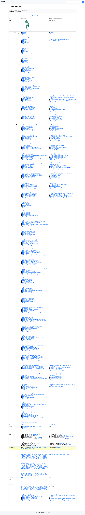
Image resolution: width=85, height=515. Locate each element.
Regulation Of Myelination (27, 220)
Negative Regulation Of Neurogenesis (29, 292)
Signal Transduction (25, 499)
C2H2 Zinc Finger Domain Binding (56, 119)
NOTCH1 (29, 465)
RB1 (61, 453)
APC (41, 450)
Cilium (23, 49)
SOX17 (45, 471)
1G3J (22, 486)
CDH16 (43, 454)
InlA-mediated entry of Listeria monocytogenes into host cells (33, 394)
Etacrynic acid (52, 424)
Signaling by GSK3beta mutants (28, 386)
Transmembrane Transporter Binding (28, 109)
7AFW (30, 488)
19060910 (58, 439)
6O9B (47, 487)
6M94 (45, 487)
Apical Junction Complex (26, 72)
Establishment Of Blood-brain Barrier (29, 318)
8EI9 (41, 488)
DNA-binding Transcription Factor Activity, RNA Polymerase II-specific (63, 99)
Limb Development (25, 302)
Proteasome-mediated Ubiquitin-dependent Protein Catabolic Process (34, 249)
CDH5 (27, 455)
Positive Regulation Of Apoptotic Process (29, 246)
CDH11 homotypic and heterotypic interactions (30, 415)
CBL (40, 453)
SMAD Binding (25, 112)
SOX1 (40, 471)
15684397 (24, 10)
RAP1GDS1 (58, 447)
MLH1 (64, 452)
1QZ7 (33, 486)
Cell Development (53, 176)
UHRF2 (22, 475)
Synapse (24, 75)
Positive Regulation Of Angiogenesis (29, 271)
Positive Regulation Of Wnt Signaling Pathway (58, 147)
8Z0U (40, 489)
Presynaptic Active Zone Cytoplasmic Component (31, 86)
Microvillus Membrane (26, 65)
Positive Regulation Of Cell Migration (57, 150)
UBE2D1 (39, 474)
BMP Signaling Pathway (54, 152)
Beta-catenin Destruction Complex (28, 62)
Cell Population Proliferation (27, 172)
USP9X (31, 475)
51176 (50, 477)
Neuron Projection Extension (27, 350)
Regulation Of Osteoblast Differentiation (29, 263)
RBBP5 (39, 468)
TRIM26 (38, 473)
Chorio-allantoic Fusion (54, 185)
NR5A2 (35, 465)
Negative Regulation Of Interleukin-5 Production (58, 157)
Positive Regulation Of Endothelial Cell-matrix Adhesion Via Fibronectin (61, 200)
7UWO (37, 488)
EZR (41, 458)
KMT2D (45, 462)
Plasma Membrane (25, 42)
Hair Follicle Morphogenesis (27, 217)
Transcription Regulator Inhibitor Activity (57, 120)
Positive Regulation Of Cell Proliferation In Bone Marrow (60, 192)
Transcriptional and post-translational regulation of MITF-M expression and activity (35, 420)
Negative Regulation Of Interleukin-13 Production (59, 155)
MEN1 (22, 464)
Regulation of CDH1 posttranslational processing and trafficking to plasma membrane (34, 405)
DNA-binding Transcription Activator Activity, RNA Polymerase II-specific (62, 105)
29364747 (69, 444)
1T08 (35, 486)
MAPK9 (42, 463)
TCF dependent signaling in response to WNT (30, 365)
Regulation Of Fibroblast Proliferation (29, 277)
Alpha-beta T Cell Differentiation (56, 174)
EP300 (28, 458)
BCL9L (46, 452)
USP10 (25, 475)
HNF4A (44, 461)
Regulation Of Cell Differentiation (28, 259)
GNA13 (22, 461)
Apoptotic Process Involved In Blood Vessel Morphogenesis (61, 196)
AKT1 (36, 450)
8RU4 (27, 489)
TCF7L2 (22, 473)
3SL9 (27, 487)
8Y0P (36, 489)
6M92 (40, 487)
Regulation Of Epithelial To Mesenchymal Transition (31, 187)
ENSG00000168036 (24, 482)
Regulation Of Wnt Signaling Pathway (57, 145)
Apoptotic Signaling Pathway (27, 341)
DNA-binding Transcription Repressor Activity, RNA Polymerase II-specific (62, 103)
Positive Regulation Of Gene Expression (29, 185)
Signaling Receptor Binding (27, 98)
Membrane (24, 52)
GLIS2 (46, 459)
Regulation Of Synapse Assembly (28, 299)
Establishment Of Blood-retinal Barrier (29, 354)
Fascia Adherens (25, 46)
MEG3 (45, 463)
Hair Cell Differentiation (26, 236)
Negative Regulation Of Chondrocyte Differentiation (31, 222)
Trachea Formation (25, 306)
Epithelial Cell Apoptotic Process (56, 198)
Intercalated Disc (25, 51)
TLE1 (35, 473)
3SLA (29, 487)
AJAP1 (33, 450)
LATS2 (22, 463)
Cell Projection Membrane (27, 63)
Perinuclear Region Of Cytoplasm (28, 77)
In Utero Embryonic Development (28, 135)
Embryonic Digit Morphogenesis (28, 244)
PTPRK (46, 467)
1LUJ (29, 486)
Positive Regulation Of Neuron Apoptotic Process (31, 252)
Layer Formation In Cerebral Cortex (28, 196)
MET (25, 464)
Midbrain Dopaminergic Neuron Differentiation (30, 348)
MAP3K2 (35, 463)
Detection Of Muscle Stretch (27, 238)
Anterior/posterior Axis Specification (28, 177)
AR (46, 450)
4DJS (34, 487)
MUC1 (29, 464)
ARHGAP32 (27, 452)
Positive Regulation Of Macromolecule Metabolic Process (32, 496)
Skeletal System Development (27, 129)
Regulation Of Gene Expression (28, 184)
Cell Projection (25, 71)
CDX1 (71, 450)
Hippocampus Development (55, 139)
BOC (22, 453)
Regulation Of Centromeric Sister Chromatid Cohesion (32, 326)
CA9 (29, 453)
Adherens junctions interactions (28, 376)
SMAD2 (41, 469)
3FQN (22, 487)
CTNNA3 (29, 457)
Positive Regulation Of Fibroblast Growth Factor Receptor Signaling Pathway (34, 268)
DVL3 (47, 457)
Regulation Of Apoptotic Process (28, 245)
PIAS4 (56, 453)
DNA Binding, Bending (54, 112)
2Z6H (44, 486)
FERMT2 (23, 459)
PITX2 (27, 466)
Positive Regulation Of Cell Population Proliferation (31, 173)
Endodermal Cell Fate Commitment (28, 139)
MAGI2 (32, 463)
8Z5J (44, 489)
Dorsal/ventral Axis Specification (28, 178)
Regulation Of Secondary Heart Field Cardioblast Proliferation (33, 153)
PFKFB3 (41, 465)
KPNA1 (56, 452)
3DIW (46, 486)
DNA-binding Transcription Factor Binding (29, 117)
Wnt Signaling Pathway (26, 192)
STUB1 (28, 472)
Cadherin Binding (25, 111)
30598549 (38, 441)
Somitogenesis (53, 127)
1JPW (27, 486)
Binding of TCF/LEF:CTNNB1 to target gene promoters (32, 377)
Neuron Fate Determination (27, 288)
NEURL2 (43, 464)
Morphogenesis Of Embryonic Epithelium (29, 193)
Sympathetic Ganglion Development (28, 324)
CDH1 (35, 454)
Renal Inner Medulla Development (28, 330)
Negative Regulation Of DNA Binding (56, 163)
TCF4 (42, 472)
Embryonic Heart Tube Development (28, 232)
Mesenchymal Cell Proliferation (28, 182)
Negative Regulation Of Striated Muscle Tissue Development (61, 169)
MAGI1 (29, 463)
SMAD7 (25, 471)
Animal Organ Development (27, 280)
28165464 (71, 436)
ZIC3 (37, 475)
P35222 (26, 484)
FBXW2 (43, 458)
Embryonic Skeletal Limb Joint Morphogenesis (30, 239)
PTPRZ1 (28, 468)
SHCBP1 (34, 469)
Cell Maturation (25, 278)
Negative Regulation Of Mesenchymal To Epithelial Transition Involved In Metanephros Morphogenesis (35, 156)
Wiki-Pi (3, 2)
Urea (23, 424)
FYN (44, 459)
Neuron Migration (25, 140)
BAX (66, 450)
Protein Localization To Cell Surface (28, 231)
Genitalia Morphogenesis (26, 233)
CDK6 (45, 455)
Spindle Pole (24, 33)
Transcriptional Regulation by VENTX (29, 393)
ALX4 (58, 450)
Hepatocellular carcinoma (26, 428)
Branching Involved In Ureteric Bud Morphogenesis (31, 134)
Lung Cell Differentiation (26, 308)
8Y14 (38, 489)
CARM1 (31, 453)
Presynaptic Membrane (26, 70)
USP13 (28, 475)
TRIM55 (44, 473)
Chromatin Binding (25, 96)
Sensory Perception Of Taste (55, 178)
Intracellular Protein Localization (28, 171)
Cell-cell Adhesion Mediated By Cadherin (29, 254)
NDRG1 (37, 464)
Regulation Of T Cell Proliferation (28, 242)
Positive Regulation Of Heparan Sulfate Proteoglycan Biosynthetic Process (34, 190)
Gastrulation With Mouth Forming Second (29, 136)
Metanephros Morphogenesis (27, 154)
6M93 (42, 487)
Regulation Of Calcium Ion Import (28, 338)
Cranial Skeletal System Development (29, 347)
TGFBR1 (29, 473)
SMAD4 (22, 471)
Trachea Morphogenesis (26, 305)
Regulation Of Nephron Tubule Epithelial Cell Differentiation (32, 335)
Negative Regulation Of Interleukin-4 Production (58, 156)
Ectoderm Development (26, 165)
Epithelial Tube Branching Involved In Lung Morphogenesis (32, 307)
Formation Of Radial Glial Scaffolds (56, 143)
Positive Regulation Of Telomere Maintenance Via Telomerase (33, 221)
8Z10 (42, 489)
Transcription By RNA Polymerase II (28, 159)
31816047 (29, 442)
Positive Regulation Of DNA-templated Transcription (31, 273)
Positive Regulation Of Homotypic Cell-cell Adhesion (31, 227)
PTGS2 (25, 467)
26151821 (31, 436)
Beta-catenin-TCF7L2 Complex (27, 80)
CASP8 (37, 453)
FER (46, 458)
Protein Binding (25, 99)
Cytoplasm (24, 38)
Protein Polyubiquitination (27, 126)
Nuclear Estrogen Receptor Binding (28, 107)
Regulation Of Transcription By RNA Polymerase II (31, 158)
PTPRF (40, 467)
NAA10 (31, 464)
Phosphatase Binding (26, 105)
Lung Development (25, 206)
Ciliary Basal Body (25, 69)
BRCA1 (24, 453)
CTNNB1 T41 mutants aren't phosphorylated (30, 390)
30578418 (65, 443)
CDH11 (37, 454)
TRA (63, 454)
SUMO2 (56, 454)
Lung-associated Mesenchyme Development (30, 309)
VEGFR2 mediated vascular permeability (29, 383)
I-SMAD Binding (25, 115)
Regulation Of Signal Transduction (28, 495)
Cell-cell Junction (25, 43)
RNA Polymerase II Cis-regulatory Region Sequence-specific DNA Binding (62, 98)
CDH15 (40, 454)
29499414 (41, 438)
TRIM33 (41, 473)
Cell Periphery (24, 82)
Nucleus (23, 34)
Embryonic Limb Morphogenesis (56, 149)
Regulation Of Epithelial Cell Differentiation (30, 210)
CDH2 (45, 454)
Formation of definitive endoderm (28, 408)
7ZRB (39, 488)
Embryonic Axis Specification (27, 127)
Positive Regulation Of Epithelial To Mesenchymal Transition (33, 188)
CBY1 (42, 453)
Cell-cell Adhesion (25, 342)
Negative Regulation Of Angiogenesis (29, 194)
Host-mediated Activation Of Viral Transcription (58, 165)
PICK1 (44, 465)
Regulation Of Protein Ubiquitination (28, 219)
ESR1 (39, 458)
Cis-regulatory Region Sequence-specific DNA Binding (60, 100)
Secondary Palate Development (56, 187)
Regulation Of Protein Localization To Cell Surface (31, 355)
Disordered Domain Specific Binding (28, 116)
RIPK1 (42, 468)
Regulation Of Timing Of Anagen (28, 298)
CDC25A (39, 447)
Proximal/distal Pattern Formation (28, 181)
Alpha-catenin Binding (26, 110)
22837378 (59, 434)
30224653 (33, 445)
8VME (29, 489)
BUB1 (68, 450)
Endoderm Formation (26, 137)
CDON (22, 456)
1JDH (24, 486)
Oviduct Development (26, 300)
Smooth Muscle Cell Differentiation (28, 296)
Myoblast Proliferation (26, 297)
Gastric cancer (25, 427)
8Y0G (34, 489)
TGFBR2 (32, 473)
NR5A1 (32, 465)
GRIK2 (25, 461)
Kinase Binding (25, 102)
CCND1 (26, 454)
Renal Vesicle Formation (26, 329)
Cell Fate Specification (26, 138)
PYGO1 (32, 468)
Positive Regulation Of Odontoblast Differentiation (31, 344)
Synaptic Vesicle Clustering (27, 340)
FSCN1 (40, 459)
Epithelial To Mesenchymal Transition (29, 143)
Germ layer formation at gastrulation (28, 397)
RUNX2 (63, 453)
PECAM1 (38, 465)
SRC (26, 472)
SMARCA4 (29, 471)
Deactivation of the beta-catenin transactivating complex (32, 371)
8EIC (22, 489)
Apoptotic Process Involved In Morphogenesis (58, 184)
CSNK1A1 (37, 456)
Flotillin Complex (25, 58)
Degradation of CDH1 (26, 403)
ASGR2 (34, 447)
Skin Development (25, 253)
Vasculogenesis (25, 131)
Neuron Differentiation (26, 203)
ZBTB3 (68, 454)
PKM (32, 466)
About (11, 1)
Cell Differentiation (25, 202)
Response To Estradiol (26, 223)
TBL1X (37, 472)
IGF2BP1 (23, 462)
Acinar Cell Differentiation (26, 339)
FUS (42, 459)
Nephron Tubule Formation (27, 332)
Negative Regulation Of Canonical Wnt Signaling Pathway (32, 337)
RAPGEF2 (36, 468)
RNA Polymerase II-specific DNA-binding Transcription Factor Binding (34, 114)
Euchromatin (24, 32)
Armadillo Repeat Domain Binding (56, 118)
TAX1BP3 (34, 472)
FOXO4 (37, 459)
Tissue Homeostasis (26, 145)
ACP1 (30, 450)
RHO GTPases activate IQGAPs (28, 392)
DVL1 (45, 457)
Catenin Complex (25, 57)
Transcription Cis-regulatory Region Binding (58, 93)
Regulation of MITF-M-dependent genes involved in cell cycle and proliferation (34, 413)
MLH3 (67, 452)
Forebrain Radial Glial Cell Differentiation (57, 140)
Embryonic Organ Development (28, 282)
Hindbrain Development (26, 214)
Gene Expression (25, 183)
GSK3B (34, 461)
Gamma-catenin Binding (54, 117)
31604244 (59, 441)
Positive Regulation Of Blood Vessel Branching (30, 349)
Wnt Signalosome (25, 91)
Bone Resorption (25, 258)
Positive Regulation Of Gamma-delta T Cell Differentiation (60, 167)
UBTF (65, 454)
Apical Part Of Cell (25, 73)
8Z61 (46, 489)
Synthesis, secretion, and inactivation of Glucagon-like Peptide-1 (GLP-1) (35, 373)
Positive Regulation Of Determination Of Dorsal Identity (32, 356)
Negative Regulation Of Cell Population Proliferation (31, 174)
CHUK (30, 456)
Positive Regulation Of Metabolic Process (29, 498)
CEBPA (25, 456)
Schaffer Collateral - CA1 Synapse (28, 85)
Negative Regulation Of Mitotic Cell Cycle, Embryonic (32, 275)
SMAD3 (44, 469)
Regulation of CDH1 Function (27, 402)
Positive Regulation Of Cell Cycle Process (58, 194)
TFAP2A (25, 473)
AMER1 (38, 450)
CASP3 (34, 453)
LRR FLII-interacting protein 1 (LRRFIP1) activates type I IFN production (33, 369)
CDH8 (32, 455)
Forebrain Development (26, 212)
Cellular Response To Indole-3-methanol (29, 328)
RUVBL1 (44, 468)
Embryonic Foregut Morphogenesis (28, 284)
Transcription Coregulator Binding (28, 93)
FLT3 (32, 459)
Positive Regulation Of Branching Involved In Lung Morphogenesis (34, 320)
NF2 (45, 464)
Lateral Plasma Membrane (27, 56)
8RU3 (24, 489)
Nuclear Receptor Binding (27, 100)
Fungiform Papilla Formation (27, 322)
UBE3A (45, 474)
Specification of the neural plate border (29, 416)
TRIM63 (22, 474)
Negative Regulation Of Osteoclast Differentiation (31, 267)
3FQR (25, 487)
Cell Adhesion (24, 160)
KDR (40, 462)
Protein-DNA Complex (26, 67)
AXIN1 (34, 452)
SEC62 (31, 469)
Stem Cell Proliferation (26, 334)
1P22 (31, 486)
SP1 (22, 472)
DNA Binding (52, 107)
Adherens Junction (25, 44)
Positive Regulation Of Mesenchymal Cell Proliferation (32, 148)
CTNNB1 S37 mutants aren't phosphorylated (30, 388)
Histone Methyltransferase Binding (28, 118)
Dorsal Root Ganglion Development (28, 353)
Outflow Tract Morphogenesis (27, 152)
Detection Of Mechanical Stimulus (28, 294)
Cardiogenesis (25, 396)
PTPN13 (31, 467)
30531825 (64, 435)
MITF (27, 464)
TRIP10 (25, 474)
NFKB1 (22, 465)
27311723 (38, 434)
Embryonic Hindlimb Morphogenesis (28, 235)
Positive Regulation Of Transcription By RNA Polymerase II (33, 274)
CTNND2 (37, 457)
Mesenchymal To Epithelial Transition (29, 303)
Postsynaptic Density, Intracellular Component (30, 88)
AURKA (63, 450)
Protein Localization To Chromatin (56, 188)
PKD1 (30, 466)
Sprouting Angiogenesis (54, 130)
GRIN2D (30, 461)
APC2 (43, 450)
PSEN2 (22, 467)
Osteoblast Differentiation (26, 133)
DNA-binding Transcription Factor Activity (57, 109)
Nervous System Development (27, 166)
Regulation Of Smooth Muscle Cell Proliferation (30, 287)
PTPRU (25, 468)
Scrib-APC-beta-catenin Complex (28, 68)
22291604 (64, 442)
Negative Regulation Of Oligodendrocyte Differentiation (32, 290)
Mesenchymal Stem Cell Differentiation (29, 336)
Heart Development (25, 169)
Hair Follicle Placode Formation (28, 317)
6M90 (36, 487)
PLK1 (37, 466)
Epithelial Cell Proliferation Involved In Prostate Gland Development (34, 313)
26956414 (67, 436)
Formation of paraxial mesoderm (28, 406)
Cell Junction (24, 61)
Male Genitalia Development (27, 207)
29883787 (36, 435)
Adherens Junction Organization (28, 229)
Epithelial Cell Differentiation (27, 208)
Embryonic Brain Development (27, 351)
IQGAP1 (29, 462)
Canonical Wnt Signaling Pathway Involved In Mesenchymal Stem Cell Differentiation (35, 256)
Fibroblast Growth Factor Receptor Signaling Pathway (32, 175)
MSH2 (69, 452)
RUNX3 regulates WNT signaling (28, 395)
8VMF (31, 489)
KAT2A (35, 462)
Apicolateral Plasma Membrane (28, 54)
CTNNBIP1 (34, 457)
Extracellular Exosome (26, 78)
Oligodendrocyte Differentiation (27, 289)
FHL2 (28, 459)
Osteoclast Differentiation (26, 205)
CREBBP (33, 456)
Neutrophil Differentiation (54, 148)
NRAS (54, 453)
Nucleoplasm (24, 35)
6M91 (38, 487)
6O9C (22, 488)
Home (8, 1)
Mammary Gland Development (55, 154)
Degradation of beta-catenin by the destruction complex (32, 363)
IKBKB (26, 462)
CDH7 (30, 455)
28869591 (34, 441)
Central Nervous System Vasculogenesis (29, 198)
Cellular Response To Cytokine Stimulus (57, 189)
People (14, 1)
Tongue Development (54, 164)
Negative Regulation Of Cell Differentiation (30, 260)
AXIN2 (36, 452)
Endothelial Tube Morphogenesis (28, 321)
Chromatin (52, 32)
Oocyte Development (26, 283)
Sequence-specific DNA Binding (56, 116)
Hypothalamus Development (27, 197)
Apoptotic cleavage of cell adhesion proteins (30, 370)
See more (23, 503)
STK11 (53, 454)
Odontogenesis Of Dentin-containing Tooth (30, 243)
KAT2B (38, 462)
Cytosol (23, 40)
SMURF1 (37, 471)
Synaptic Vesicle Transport (27, 279)
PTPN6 (38, 467)
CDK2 (39, 455)
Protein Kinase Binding (26, 104)
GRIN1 (28, 461)
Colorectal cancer (25, 431)
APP (45, 450)
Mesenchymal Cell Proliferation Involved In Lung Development (33, 319)
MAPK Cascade (25, 125)
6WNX (27, 488)
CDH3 (25, 455)
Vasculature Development (27, 146)
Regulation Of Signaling (26, 494)
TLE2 (61, 454)
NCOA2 (34, 464)
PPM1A (39, 466)
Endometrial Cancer (25, 432)
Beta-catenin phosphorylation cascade (29, 364)
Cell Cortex (24, 50)
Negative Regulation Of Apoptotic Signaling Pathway (31, 360)
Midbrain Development (26, 213)
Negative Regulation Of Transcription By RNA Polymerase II (33, 124)
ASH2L (31, 452)
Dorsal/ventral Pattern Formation (28, 179)
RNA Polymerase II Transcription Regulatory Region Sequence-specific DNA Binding (63, 95)
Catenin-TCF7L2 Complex (27, 81)
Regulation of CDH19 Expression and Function (30, 401)
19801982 (34, 434)
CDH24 (22, 455)
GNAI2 (22, 448)
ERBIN (34, 458)
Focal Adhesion (25, 48)
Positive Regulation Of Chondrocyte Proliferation (59, 197)
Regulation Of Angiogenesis (27, 270)
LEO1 (27, 463)
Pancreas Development (26, 216)
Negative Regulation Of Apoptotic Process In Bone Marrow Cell (61, 193)
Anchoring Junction (25, 79)
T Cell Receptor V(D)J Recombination (57, 158)
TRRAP (28, 474)
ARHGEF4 (31, 447)
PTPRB (28, 448)
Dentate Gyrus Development (55, 138)
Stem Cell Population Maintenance (28, 195)
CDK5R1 (42, 455)
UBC (33, 474)
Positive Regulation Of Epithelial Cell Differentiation (31, 211)
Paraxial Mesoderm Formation (55, 175)
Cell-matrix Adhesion (26, 162)
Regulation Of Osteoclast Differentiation (29, 265)
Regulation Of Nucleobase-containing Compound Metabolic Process (62, 498)
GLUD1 (45, 447)
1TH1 (38, 486)
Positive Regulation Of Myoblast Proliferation (30, 358)
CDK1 (37, 455)
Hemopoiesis (24, 201)
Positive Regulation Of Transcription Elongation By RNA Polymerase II (35, 224)
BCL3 (39, 452)
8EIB (45, 488)
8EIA (43, 488)
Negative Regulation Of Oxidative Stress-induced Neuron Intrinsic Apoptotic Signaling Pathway (34, 346)
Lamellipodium (25, 60)
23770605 (63, 436)
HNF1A (41, 461)
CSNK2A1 (44, 456)
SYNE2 (31, 472)
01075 (50, 479)
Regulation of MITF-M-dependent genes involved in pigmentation (34, 411)
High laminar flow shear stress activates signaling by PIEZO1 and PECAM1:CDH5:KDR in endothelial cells (34, 418)
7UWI (34, 488)
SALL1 (28, 469)
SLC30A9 (37, 469)
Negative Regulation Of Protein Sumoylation (30, 226)
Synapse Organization (26, 293)
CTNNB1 (35, 16)
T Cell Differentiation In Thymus (28, 225)
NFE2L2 (71, 452)
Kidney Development (26, 141)
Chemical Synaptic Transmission (28, 164)
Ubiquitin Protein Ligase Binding (28, 108)
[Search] (83, 2)
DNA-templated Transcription (27, 157)
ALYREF (60, 450)
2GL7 (42, 486)
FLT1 (30, 459)
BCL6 (41, 452)
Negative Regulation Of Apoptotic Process (30, 248)
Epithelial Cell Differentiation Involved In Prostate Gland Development (34, 312)
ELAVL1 (25, 458)
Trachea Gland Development (55, 186)
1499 (22, 477)
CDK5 (43, 447)
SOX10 (43, 471)
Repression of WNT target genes (56, 368)
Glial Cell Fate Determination (27, 167)
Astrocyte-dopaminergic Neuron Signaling (29, 240)
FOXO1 (34, 459)
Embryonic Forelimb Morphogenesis (28, 234)
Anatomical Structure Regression (56, 179)
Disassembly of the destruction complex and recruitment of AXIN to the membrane (34, 379)
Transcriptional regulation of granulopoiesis (58, 373)
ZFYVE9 (34, 475)
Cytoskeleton (24, 41)
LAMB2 (25, 448)
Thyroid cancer (25, 429)
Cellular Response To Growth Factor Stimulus (30, 327)
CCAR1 (44, 453)
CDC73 (32, 454)
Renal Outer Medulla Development (28, 331)
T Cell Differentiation (26, 204)
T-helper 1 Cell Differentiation (55, 166)
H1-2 (36, 461)
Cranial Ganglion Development (27, 325)
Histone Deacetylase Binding (55, 115)
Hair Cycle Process (25, 200)
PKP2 (34, 466)
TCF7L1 (45, 472)
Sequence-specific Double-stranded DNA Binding (59, 121)
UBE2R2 (42, 474)
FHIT (26, 459)
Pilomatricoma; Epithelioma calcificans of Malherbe (31, 426)
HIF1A (39, 461)
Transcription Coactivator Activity (28, 97)
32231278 (30, 444)
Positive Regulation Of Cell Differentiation (29, 261)
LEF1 (62, 16)
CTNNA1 (26, 457)
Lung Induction (25, 311)
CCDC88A (23, 454)
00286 (22, 479)
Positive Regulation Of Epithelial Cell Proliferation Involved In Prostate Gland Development (35, 315)
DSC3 (43, 457)
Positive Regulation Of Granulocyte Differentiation (59, 153)
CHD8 (28, 456)
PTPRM (22, 468)
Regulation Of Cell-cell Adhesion (56, 144)
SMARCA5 (33, 471)
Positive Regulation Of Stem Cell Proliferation (30, 359)
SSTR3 (31, 448)
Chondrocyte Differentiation (27, 149)
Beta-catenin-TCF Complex (27, 90)
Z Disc (23, 59)
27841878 (61, 437)
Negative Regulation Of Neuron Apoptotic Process (31, 251)
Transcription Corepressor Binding (28, 95)
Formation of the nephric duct (27, 414)
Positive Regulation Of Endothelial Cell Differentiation (32, 262)
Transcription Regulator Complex (28, 37)
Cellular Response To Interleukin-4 (56, 191)
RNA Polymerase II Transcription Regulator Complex (31, 84)
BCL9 (43, 452)
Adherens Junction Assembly (27, 230)
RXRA (26, 469)
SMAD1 (66, 453)
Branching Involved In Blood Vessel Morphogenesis (31, 130)
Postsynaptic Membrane (26, 76)
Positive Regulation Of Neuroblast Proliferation (30, 147)
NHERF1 (25, 465)
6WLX (25, 488)
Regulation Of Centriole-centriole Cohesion (30, 215)
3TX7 (31, 487)
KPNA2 (59, 452)
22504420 (37, 438)
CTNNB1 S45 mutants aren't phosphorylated (30, 389)
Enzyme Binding (25, 101)
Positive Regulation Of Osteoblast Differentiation (31, 264)
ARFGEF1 (23, 452)
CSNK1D (40, 456)
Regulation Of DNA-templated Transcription (58, 131)
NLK (74, 452)
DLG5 (40, 457)
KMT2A (42, 462)
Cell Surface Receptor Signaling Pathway (29, 497)
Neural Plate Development (27, 144)
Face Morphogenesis (54, 182)
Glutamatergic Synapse (26, 87)
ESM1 (36, 458)
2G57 (40, 486)
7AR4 (32, 488)
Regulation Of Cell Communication (28, 493)
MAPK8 (39, 463)
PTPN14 (34, 467)
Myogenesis (24, 384)
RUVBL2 (22, 469)
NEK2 (40, 464)
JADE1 (32, 462)
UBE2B (36, 474)
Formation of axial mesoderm (27, 407)
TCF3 (40, 472)
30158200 (28, 439)
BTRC (27, 453)
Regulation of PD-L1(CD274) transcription (29, 422)
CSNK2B (23, 457)
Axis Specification (53, 503)
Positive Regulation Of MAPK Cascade (29, 250)
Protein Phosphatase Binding (27, 106)
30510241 (39, 437)
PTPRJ (43, 467)
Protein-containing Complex (27, 66)
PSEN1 (45, 466)
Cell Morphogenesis (25, 128)
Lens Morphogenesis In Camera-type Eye (29, 150)
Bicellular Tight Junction (26, 47)
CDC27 (29, 454)
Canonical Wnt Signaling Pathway (28, 301)
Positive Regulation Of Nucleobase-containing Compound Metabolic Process (62, 496)
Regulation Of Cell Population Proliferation (30, 241)
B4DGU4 (22, 484)
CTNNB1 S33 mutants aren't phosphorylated (30, 387)
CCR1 (37, 447)
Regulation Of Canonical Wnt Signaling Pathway (31, 501)
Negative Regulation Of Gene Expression (29, 186)
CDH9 (35, 455)
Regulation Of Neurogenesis (27, 291)
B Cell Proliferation (53, 159)
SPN (24, 472)
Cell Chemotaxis (53, 183)
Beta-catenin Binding (54, 111)
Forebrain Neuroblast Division (55, 141)
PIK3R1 (22, 466)
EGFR (22, 458)
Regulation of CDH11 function (27, 398)
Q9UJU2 (50, 484)
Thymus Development (26, 281)
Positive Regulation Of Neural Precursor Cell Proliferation (32, 357)
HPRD (16, 11)
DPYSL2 (50, 452)
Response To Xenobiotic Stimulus (28, 176)
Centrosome (24, 39)
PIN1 (25, 466)
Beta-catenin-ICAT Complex (27, 89)
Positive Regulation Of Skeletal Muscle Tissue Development (33, 286)
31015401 (68, 438)
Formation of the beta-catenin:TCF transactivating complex (33, 366)
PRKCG (42, 466)
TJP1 (34, 448)
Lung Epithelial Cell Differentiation (28, 310)
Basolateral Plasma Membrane (27, 53)
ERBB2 (31, 458)
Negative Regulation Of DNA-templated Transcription (31, 272)
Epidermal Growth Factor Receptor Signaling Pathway (32, 163)
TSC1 (31, 474)
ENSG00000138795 (52, 482)
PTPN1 (28, 467)
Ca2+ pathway (25, 375)
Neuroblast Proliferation (26, 168)
